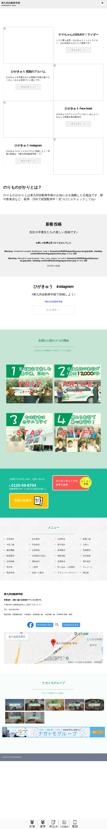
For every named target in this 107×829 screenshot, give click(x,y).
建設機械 (10, 550)
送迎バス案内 (38, 572)
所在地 (9, 567)
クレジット (88, 567)
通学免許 (87, 561)
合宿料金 (61, 539)
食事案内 (61, 550)
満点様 (86, 572)
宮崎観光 (87, 550)
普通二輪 (87, 539)
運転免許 (36, 561)
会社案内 (36, 539)
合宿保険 (10, 561)
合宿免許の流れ (39, 556)
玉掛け (86, 544)
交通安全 (61, 561)
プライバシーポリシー (67, 572)
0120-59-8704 (23, 485)
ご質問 (35, 567)
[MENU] (102, 3)
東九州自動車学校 (10, 3)
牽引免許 (61, 544)
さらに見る (52, 310)
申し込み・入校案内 (66, 567)
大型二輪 (10, 544)
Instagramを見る (71, 625)
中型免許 (36, 544)
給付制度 (87, 556)
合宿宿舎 (36, 550)
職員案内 (10, 556)
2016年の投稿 (53, 266)
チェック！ (77, 50)
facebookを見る (44, 625)
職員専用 (10, 572)
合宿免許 (10, 539)
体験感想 (61, 556)
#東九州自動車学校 (54, 301)
